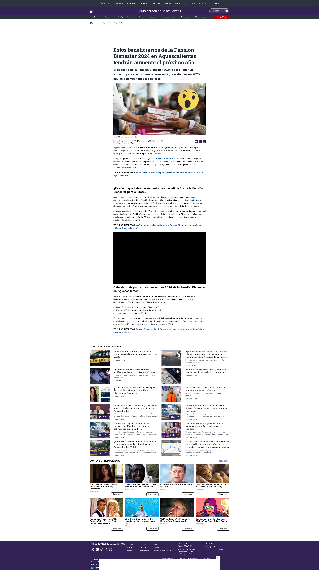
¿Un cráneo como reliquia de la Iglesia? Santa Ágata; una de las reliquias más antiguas (204, 426)
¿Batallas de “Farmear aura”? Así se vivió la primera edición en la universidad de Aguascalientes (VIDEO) (135, 444)
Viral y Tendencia (125, 17)
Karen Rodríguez (129, 143)
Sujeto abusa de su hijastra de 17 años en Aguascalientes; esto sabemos (205, 388)
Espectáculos (169, 17)
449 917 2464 (208, 549)
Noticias (167, 3)
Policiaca (185, 17)
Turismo (108, 17)
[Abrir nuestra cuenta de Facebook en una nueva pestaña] (106, 549)
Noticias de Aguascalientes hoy (106, 23)
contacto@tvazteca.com (212, 547)
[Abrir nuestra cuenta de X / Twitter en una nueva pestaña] (92, 549)
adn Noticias (180, 3)
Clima (140, 17)
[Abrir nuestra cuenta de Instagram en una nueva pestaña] (97, 549)
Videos (192, 3)
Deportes (156, 3)
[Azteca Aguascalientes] (159, 11)
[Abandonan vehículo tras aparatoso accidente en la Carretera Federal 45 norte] (100, 376)
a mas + (216, 3)
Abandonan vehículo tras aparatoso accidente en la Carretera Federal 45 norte (134, 371)
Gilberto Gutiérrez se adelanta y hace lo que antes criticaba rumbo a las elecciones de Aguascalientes (135, 408)
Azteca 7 (144, 3)
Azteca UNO (132, 3)
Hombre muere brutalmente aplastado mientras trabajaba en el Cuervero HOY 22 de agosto (136, 354)
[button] (218, 557)
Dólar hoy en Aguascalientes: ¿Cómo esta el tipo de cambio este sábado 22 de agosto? (206, 371)
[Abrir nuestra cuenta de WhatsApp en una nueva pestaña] (110, 549)
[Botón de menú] (91, 11)
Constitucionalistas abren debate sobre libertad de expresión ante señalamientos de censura (206, 408)
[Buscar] (226, 10)
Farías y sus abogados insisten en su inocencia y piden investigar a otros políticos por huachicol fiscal (132, 426)
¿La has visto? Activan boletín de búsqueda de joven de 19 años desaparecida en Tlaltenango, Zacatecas (135, 390)
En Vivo (223, 17)
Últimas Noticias (201, 17)
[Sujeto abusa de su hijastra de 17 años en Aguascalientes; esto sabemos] (171, 394)
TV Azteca (119, 3)
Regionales (203, 3)
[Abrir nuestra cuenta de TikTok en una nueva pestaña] (101, 549)
